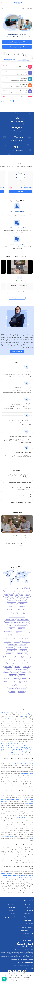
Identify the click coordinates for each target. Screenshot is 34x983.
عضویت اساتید (11, 904)
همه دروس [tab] (29, 166)
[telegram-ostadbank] (29, 968)
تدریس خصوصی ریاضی (17, 743)
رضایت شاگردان (27, 904)
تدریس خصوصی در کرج (27, 879)
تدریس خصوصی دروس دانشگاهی (23, 763)
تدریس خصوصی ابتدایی (26, 773)
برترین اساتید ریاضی (26, 930)
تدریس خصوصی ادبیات (12, 747)
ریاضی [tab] (23, 166)
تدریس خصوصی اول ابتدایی (16, 953)
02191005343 (21, 962)
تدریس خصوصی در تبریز (8, 877)
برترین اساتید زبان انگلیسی (24, 927)
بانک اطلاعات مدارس (10, 914)
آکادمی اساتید (11, 910)
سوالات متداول (27, 914)
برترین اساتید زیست (26, 940)
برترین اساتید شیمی (26, 937)
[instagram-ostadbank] (26, 968)
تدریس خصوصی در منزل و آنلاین (20, 951)
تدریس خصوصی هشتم (17, 799)
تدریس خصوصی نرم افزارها (17, 751)
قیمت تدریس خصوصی (9, 917)
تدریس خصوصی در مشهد (22, 877)
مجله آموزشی (11, 907)
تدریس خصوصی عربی (26, 747)
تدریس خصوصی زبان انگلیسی (14, 749)
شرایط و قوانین (27, 920)
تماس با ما (28, 910)
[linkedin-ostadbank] (32, 968)
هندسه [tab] (17, 166)
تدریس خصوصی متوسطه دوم (18, 817)
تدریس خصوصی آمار (21, 745)
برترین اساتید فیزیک (26, 933)
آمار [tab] (13, 166)
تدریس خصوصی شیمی (8, 745)
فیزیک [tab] (8, 166)
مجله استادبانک (27, 917)
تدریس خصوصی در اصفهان (19, 875)
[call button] (4, 978)
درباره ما (29, 907)
